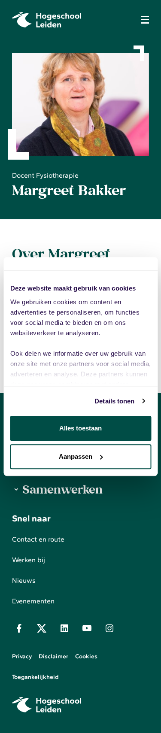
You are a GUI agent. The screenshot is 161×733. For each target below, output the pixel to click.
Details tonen (114, 401)
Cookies (86, 656)
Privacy (22, 656)
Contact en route (38, 539)
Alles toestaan (80, 428)
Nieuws (24, 580)
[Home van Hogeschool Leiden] (72, 19)
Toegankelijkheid (35, 677)
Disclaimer (53, 656)
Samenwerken (62, 489)
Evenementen (33, 601)
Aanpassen (75, 456)
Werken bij (28, 560)
